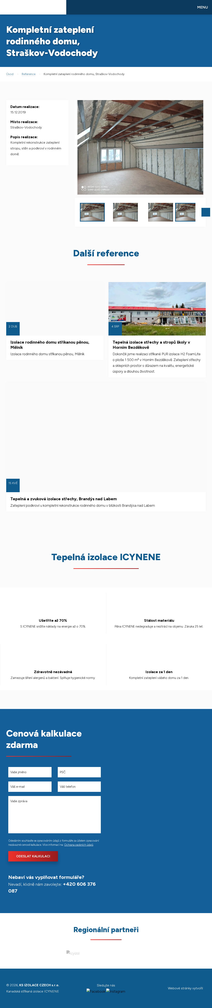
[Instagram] (115, 991)
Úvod (9, 74)
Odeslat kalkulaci (33, 856)
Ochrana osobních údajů (78, 844)
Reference (28, 74)
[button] (196, 147)
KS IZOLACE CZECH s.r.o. (33, 7)
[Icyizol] (73, 953)
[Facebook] (96, 991)
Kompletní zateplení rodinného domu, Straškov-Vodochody (84, 74)
